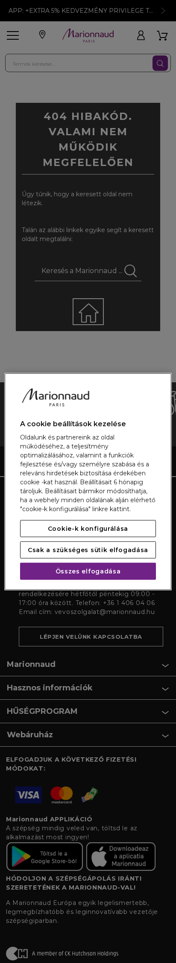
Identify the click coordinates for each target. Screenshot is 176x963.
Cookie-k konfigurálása (88, 528)
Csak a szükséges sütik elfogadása (88, 550)
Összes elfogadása (88, 571)
